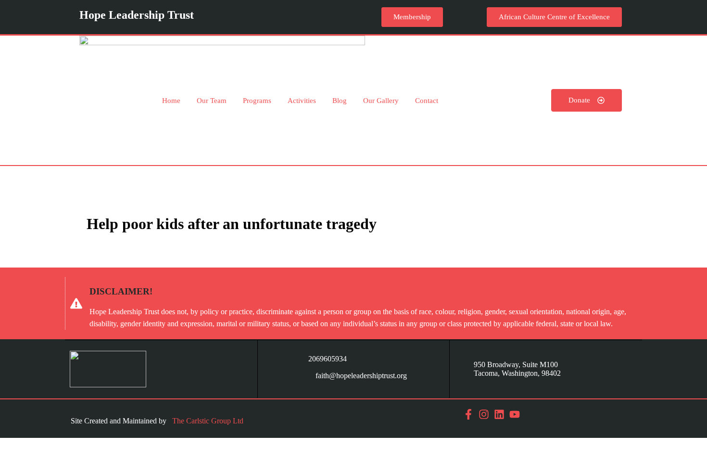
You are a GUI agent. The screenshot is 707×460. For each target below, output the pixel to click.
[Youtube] (514, 414)
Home (171, 100)
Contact (426, 100)
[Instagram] (484, 414)
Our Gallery (381, 100)
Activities (302, 100)
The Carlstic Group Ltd (207, 421)
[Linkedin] (499, 414)
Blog (339, 100)
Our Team (212, 100)
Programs (257, 100)
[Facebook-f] (468, 414)
